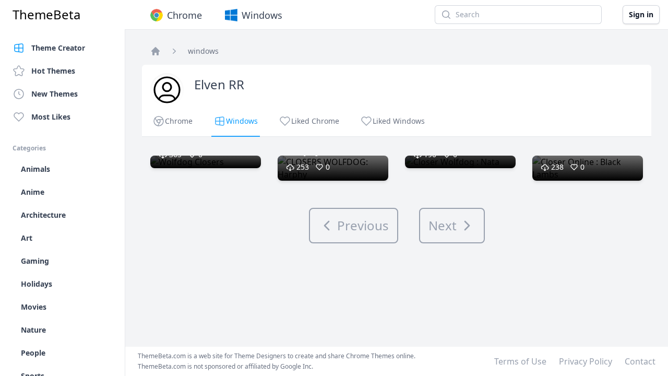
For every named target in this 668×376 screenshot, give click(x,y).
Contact (640, 361)
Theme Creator (58, 48)
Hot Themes (53, 71)
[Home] (155, 51)
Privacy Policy (585, 361)
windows (203, 51)
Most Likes (50, 117)
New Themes (54, 94)
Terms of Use (520, 361)
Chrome (184, 15)
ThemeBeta (46, 14)
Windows (262, 15)
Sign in (641, 14)
